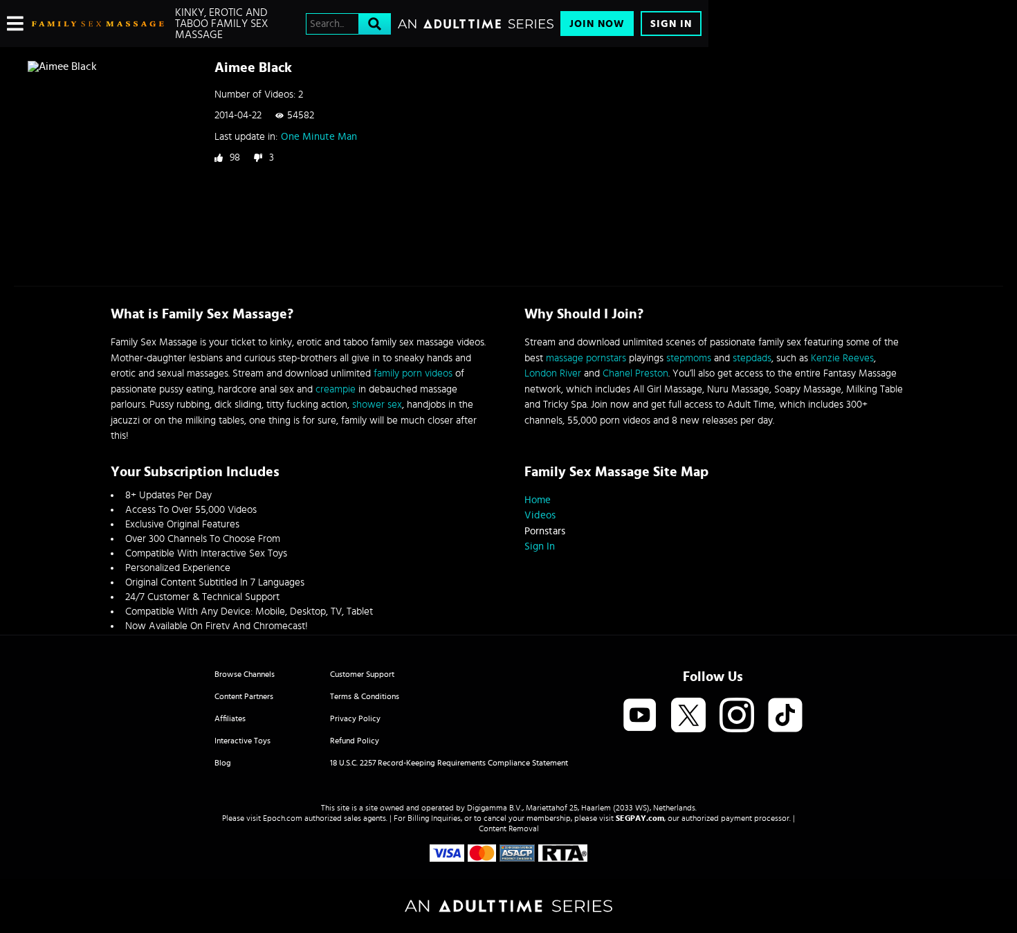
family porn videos (413, 373)
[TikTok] (785, 716)
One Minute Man (319, 137)
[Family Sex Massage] (97, 23)
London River (552, 373)
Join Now (597, 24)
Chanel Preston (635, 373)
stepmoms (688, 358)
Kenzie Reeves (842, 358)
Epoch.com (282, 818)
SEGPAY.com (640, 818)
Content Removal (509, 828)
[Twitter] (688, 716)
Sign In (671, 24)
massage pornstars (586, 358)
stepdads (752, 358)
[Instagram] (737, 716)
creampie (335, 389)
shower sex (377, 404)
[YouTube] (640, 716)
